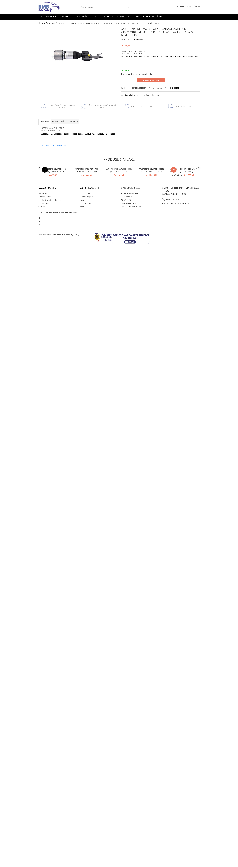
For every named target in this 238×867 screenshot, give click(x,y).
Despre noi (66, 16)
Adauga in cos (151, 80)
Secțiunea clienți (89, 188)
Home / (42, 23)
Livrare (82, 200)
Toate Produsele (47, 16)
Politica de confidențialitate (49, 200)
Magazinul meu (47, 188)
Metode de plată (86, 196)
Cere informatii (152, 95)
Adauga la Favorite (131, 95)
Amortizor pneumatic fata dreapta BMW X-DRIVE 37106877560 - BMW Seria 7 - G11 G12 (86, 170)
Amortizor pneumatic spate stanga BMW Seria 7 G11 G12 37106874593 (119, 170)
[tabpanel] (77, 54)
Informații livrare (99, 16)
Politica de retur (120, 16)
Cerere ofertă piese (153, 16)
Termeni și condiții (45, 196)
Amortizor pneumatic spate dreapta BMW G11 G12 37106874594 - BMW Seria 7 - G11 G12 (151, 170)
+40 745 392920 (173, 199)
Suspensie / (51, 23)
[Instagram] (39, 224)
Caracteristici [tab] (58, 121)
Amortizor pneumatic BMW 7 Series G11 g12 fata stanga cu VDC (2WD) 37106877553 (183, 170)
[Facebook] (39, 218)
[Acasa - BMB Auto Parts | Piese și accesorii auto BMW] (52, 7)
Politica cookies (44, 203)
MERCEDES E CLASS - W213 (132, 39)
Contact (136, 16)
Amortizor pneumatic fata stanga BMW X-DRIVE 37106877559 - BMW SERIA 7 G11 (54, 170)
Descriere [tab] (44, 121)
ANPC (82, 206)
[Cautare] (128, 7)
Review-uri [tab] (72, 121)
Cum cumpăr (81, 16)
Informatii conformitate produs (53, 145)
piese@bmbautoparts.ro (177, 203)
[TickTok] (39, 221)
